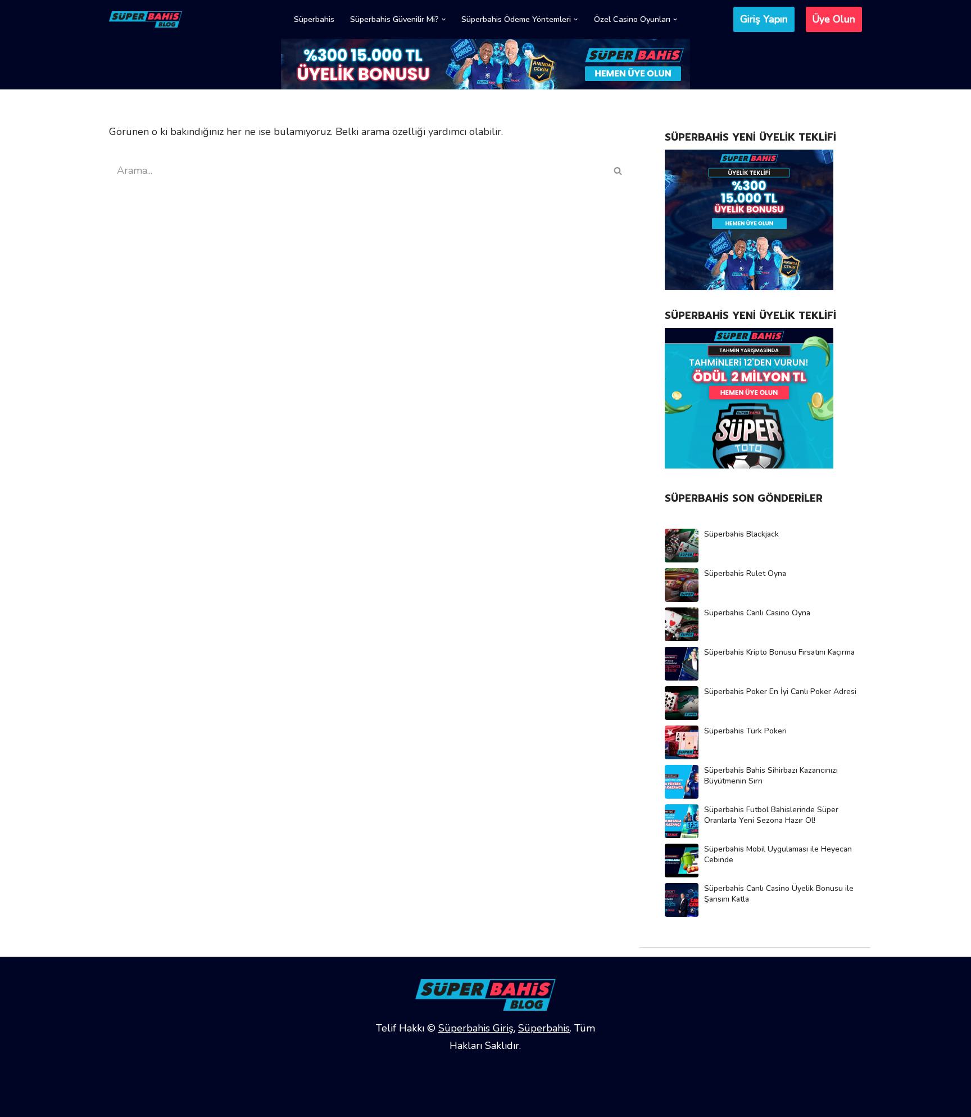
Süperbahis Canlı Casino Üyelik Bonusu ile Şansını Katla (779, 893)
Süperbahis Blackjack (741, 534)
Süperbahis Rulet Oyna (745, 573)
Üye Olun (834, 19)
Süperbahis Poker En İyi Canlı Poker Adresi (780, 691)
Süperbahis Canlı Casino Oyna (757, 612)
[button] (444, 19)
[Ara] (618, 170)
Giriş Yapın (764, 19)
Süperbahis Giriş (476, 1028)
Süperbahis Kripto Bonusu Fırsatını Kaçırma (779, 652)
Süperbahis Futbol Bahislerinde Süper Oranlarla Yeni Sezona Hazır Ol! (771, 815)
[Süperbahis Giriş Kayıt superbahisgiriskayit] (145, 19)
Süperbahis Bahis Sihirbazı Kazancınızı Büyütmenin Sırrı (771, 775)
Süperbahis (314, 19)
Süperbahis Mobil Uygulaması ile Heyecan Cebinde (778, 854)
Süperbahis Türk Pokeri (745, 731)
